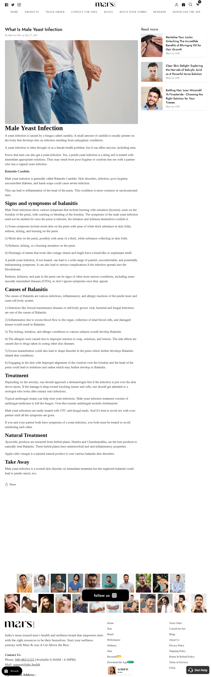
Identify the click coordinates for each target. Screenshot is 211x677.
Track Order (175, 623)
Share (12, 484)
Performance (113, 639)
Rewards (111, 656)
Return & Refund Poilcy (182, 656)
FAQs (172, 667)
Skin (109, 651)
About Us (174, 639)
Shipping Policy (177, 651)
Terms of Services (178, 662)
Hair (109, 628)
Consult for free (177, 628)
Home (110, 623)
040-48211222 (24, 659)
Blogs (172, 634)
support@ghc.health (26, 664)
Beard (110, 634)
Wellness (111, 645)
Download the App (117, 662)
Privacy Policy (176, 645)
